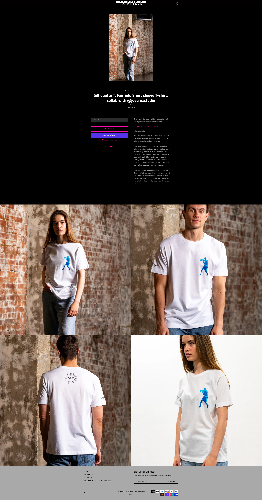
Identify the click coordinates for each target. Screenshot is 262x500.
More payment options (109, 140)
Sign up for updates (144, 472)
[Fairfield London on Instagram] (84, 493)
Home (86, 472)
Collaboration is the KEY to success (98, 481)
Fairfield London (133, 491)
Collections (88, 475)
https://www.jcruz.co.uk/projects (146, 126)
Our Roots (88, 478)
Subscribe (171, 481)
